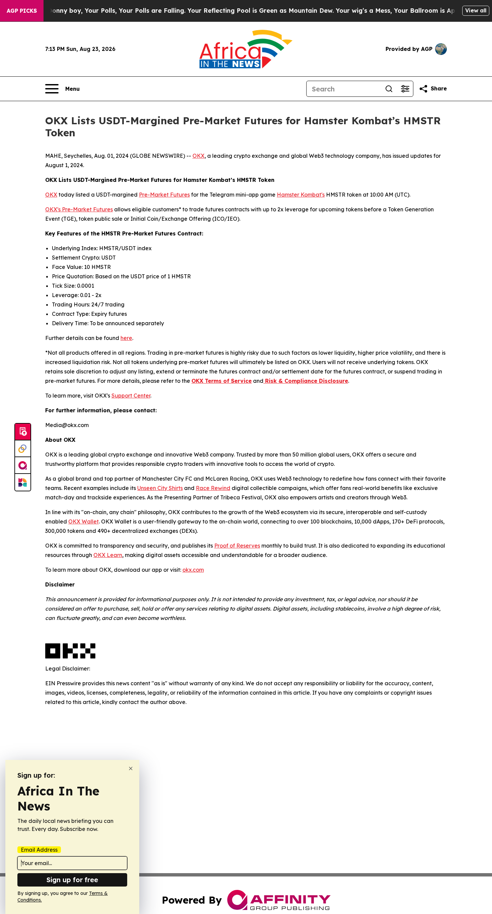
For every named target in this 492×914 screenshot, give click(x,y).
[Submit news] (22, 432)
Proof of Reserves (237, 545)
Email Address (39, 849)
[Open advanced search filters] (405, 88)
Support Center (130, 395)
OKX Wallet (83, 521)
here (126, 338)
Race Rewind (213, 488)
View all (475, 10)
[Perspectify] (22, 448)
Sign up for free (72, 879)
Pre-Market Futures (164, 194)
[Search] (389, 88)
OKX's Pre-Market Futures (79, 209)
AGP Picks (22, 10)
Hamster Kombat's (301, 194)
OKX (198, 155)
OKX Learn (107, 555)
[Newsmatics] (22, 482)
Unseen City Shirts (160, 488)
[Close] (131, 768)
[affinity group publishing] (22, 465)
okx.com (193, 569)
